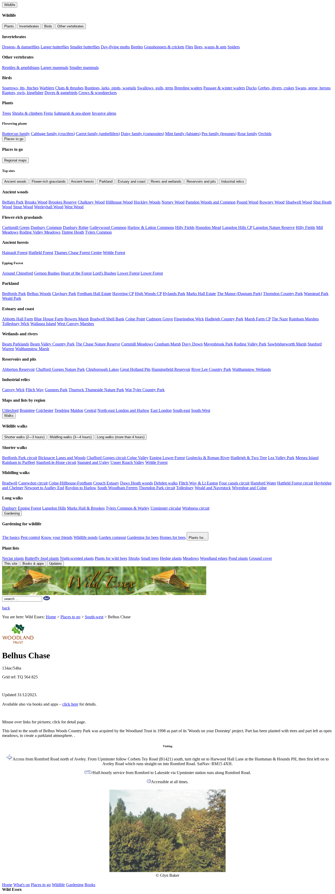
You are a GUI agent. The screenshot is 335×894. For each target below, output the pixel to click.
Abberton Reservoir (18, 369)
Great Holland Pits (135, 369)
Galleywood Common (108, 227)
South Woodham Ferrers (117, 488)
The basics (11, 537)
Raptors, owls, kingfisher (22, 92)
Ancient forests (82, 181)
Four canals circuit (234, 483)
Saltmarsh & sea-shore (72, 113)
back (6, 608)
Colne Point (135, 319)
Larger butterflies (55, 47)
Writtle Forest (114, 252)
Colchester (44, 410)
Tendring (61, 410)
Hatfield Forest (41, 252)
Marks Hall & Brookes (86, 508)
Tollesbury (185, 488)
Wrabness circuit (195, 508)
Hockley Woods (147, 202)
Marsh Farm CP (257, 319)
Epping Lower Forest (167, 457)
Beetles (137, 47)
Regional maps (15, 160)
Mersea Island (307, 457)
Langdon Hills (54, 508)
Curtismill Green (16, 227)
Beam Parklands (15, 344)
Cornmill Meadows (137, 344)
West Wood (73, 207)
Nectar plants (13, 558)
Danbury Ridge (75, 227)
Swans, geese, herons (313, 88)
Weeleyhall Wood (48, 207)
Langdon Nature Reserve (274, 227)
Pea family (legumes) (219, 133)
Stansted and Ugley (93, 462)
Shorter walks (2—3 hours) (24, 437)
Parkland (106, 181)
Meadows (191, 558)
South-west (94, 617)
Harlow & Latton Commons (150, 227)
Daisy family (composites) (142, 133)
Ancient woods (15, 181)
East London (161, 410)
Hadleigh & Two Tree (249, 457)
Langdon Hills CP (237, 227)
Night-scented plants (77, 558)
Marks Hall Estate (201, 293)
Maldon (76, 410)
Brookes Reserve (62, 202)
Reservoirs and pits (201, 181)
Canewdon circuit (33, 483)
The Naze (280, 319)
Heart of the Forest (76, 273)
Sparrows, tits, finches (20, 88)
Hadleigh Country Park (224, 319)
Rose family (247, 133)
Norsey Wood (173, 202)
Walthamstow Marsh (32, 349)
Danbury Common (46, 227)
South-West (200, 410)
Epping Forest (29, 508)
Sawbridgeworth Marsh (286, 344)
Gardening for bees (143, 537)
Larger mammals (54, 67)
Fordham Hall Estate (94, 293)
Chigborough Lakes (102, 369)
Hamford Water (263, 483)
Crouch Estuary (106, 483)
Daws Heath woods (136, 483)
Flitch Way (35, 390)
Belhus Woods (39, 293)
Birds (48, 26)
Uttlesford (10, 410)
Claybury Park (64, 293)
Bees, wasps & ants (210, 47)
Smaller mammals (84, 67)
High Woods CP (148, 293)
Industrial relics (232, 181)
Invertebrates (29, 26)
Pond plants (238, 558)
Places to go (13, 139)
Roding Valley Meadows (39, 232)
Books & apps (33, 564)
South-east (181, 410)
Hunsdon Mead (208, 227)
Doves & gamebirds (60, 92)
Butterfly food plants (42, 558)
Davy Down (192, 344)
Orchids (264, 133)
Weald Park (11, 298)
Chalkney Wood (91, 202)
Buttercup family (16, 133)
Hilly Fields (184, 227)
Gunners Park (56, 390)
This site (10, 564)
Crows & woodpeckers (98, 92)
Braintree (27, 410)
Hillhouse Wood (119, 202)
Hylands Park (174, 293)
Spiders (233, 47)
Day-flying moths (115, 47)
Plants (9, 26)
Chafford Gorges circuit (107, 457)
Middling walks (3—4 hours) (71, 437)
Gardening (12, 513)
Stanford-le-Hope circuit (56, 462)
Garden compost (112, 537)
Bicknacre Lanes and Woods (62, 457)
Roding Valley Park (250, 344)
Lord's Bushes (104, 273)
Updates (55, 564)
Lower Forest (128, 273)
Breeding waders (188, 88)
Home (51, 617)
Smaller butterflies (85, 47)
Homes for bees (173, 537)
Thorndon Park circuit (157, 488)
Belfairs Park (13, 202)
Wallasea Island (43, 323)
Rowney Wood (271, 202)
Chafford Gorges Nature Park (60, 369)
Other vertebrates (70, 26)
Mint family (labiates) (182, 133)
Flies (189, 47)
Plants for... (197, 538)
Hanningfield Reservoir (171, 369)
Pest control (30, 537)
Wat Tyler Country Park (145, 390)
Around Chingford (17, 273)
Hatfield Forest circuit (295, 483)
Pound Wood (247, 202)
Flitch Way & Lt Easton (198, 483)
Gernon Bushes (47, 273)
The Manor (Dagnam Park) (239, 293)
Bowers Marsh (76, 319)
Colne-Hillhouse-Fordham (70, 483)
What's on (21, 885)
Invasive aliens (104, 113)
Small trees (150, 558)
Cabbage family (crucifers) (53, 133)
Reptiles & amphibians (21, 67)
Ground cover (260, 558)
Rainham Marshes (304, 319)
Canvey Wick (13, 390)
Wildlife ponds (86, 537)
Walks (9, 416)
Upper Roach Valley (127, 462)
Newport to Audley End (44, 488)
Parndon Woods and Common (211, 202)
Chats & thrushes (69, 88)
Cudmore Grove (159, 319)
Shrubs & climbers (27, 113)
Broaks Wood (36, 202)
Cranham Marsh (167, 344)
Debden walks (166, 483)
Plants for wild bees (111, 558)
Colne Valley (137, 457)
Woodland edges (213, 558)
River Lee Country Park (211, 369)
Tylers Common (98, 232)
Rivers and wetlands (166, 181)
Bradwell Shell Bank (107, 319)
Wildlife (9, 5)
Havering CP (123, 293)
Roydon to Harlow (80, 488)
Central (90, 410)
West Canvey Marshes (75, 323)
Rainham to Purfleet (18, 462)
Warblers (47, 88)
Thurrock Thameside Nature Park (96, 390)
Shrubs (134, 558)
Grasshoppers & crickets (164, 47)
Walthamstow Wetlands (251, 369)
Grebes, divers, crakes (276, 88)
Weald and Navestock (213, 488)
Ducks (251, 88)
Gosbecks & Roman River (208, 457)
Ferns (48, 113)
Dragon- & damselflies (21, 47)
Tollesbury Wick (15, 323)
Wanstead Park (316, 293)
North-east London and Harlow (123, 410)
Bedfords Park (14, 293)
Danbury (9, 508)
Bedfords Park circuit (19, 457)
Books (90, 885)
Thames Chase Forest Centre (78, 252)
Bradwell (9, 483)
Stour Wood (23, 207)
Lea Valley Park (281, 457)
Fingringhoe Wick (189, 319)
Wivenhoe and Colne (249, 488)
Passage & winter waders (224, 88)
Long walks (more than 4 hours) (120, 437)
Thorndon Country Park (283, 293)
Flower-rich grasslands (49, 181)
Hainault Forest (14, 252)
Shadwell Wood (299, 202)
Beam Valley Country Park (52, 344)
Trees (6, 113)
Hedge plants (171, 558)
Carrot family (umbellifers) (98, 133)
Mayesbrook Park (218, 344)
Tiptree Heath (73, 232)
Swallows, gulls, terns (155, 88)
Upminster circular (165, 508)
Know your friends (56, 537)
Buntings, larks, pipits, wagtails (110, 88)
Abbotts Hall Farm (17, 319)
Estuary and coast (132, 181)
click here (70, 704)
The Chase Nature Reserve (98, 344)
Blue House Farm (48, 319)
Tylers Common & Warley (127, 508)
